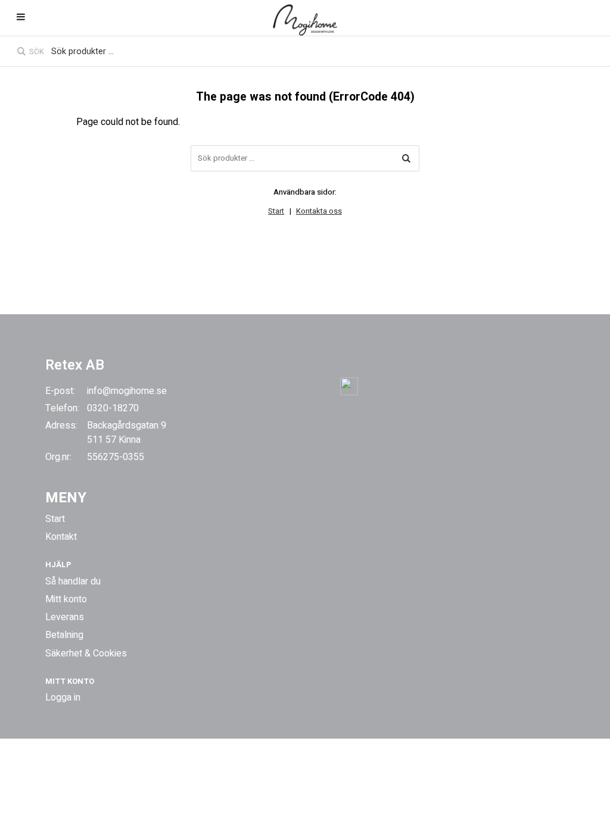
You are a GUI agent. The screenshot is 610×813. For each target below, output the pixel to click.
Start (276, 211)
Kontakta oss (319, 211)
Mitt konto (66, 599)
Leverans (64, 617)
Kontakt (61, 537)
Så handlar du (73, 581)
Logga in (62, 697)
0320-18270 (113, 408)
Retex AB (74, 365)
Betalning (64, 635)
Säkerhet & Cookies (86, 653)
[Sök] (406, 158)
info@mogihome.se (127, 391)
